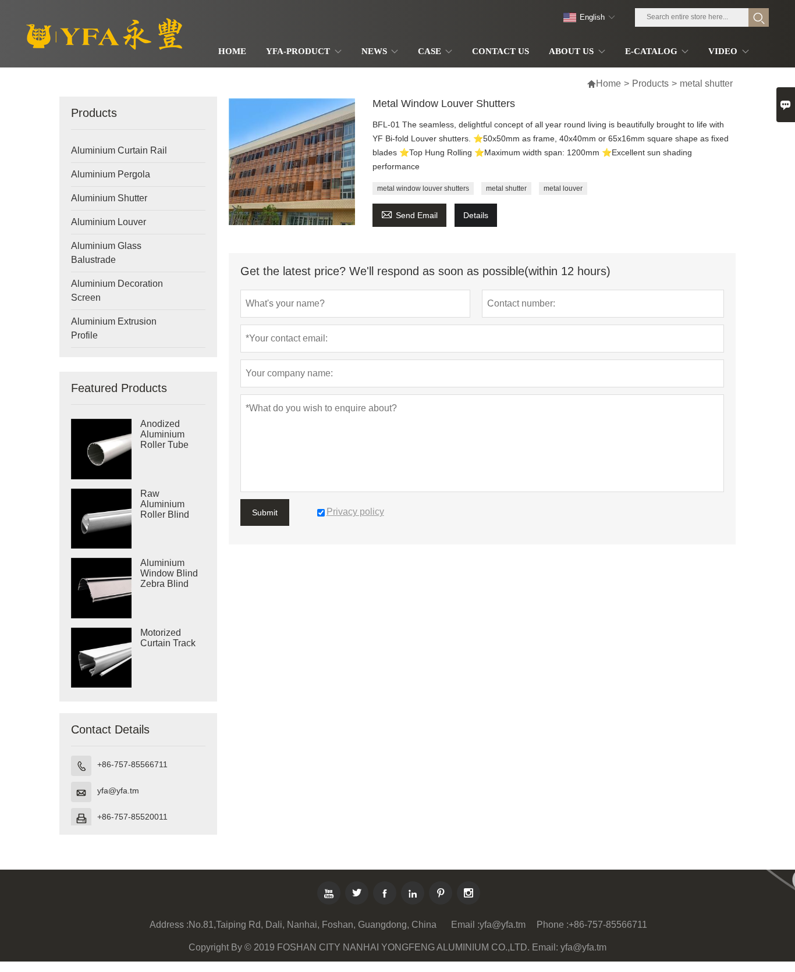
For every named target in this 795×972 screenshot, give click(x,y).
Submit (265, 512)
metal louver (563, 188)
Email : (465, 925)
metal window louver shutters (423, 188)
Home (608, 83)
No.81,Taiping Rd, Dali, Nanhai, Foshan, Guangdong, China (312, 925)
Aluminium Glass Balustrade (106, 253)
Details (475, 215)
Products (650, 83)
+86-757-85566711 (132, 764)
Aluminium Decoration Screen (117, 290)
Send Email (409, 214)
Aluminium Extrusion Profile (114, 328)
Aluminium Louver (108, 222)
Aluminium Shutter (109, 198)
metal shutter (506, 188)
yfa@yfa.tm (118, 790)
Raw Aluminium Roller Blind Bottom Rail (164, 509)
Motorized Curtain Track (168, 638)
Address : (169, 925)
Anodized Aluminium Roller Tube (164, 434)
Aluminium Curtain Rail (119, 150)
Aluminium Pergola (110, 174)
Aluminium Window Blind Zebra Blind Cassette (169, 578)
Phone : (553, 925)
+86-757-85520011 (132, 816)
